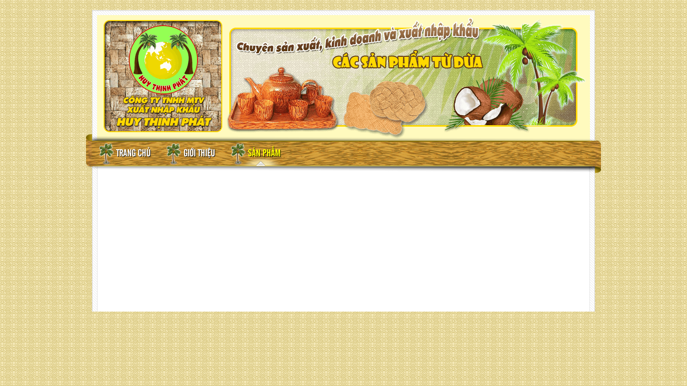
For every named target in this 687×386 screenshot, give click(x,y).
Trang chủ (133, 153)
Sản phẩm (264, 153)
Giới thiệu (199, 153)
